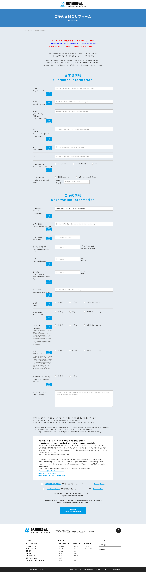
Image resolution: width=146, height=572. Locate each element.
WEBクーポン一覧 (31, 548)
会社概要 (28, 551)
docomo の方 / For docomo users (52, 471)
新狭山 (61, 551)
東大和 (61, 549)
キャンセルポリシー (53, 489)
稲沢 (75, 549)
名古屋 (76, 546)
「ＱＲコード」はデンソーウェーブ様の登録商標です (109, 569)
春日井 (76, 556)
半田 (75, 553)
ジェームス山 (89, 549)
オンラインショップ (31, 558)
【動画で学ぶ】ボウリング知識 (35, 560)
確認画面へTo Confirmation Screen (73, 510)
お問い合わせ (103, 545)
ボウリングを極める (31, 544)
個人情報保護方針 (89, 569)
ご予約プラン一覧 (31, 546)
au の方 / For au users (48, 473)
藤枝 (60, 556)
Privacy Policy (99, 484)
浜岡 (60, 560)
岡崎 (75, 551)
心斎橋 (87, 546)
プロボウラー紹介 (31, 555)
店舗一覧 (61, 540)
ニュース (102, 540)
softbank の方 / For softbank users (53, 475)
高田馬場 (61, 546)
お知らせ (28, 553)
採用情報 (102, 549)
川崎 (60, 553)
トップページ (28, 30)
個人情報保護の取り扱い (53, 484)
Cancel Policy (98, 489)
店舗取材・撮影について (75, 569)
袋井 (60, 558)
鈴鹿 (75, 560)
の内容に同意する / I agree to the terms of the (75, 484)
